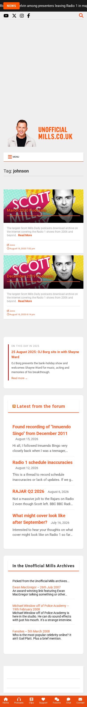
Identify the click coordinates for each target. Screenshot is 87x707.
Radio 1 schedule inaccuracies (42, 462)
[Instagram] (22, 16)
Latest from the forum (41, 406)
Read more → (19, 378)
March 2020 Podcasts (26, 210)
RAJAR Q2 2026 (28, 491)
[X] (14, 16)
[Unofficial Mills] (43, 144)
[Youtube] (6, 16)
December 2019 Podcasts (30, 276)
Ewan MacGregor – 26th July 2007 (36, 587)
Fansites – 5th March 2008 (31, 631)
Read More (25, 235)
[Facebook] (28, 16)
